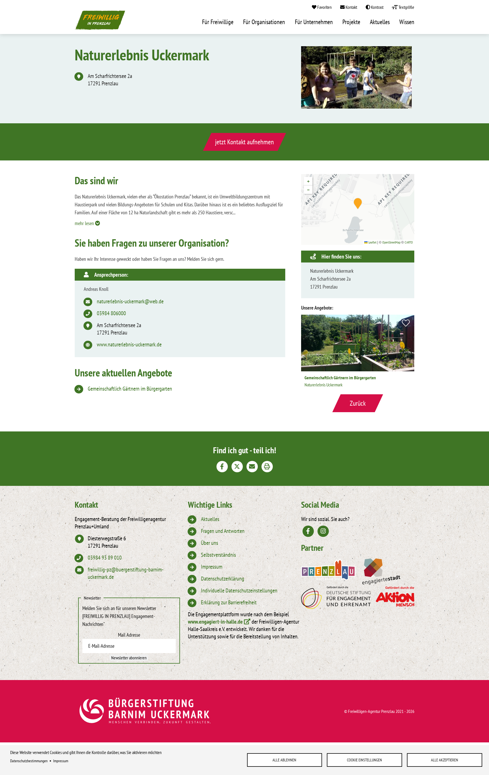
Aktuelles (380, 22)
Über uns (209, 543)
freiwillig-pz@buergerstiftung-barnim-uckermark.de (126, 573)
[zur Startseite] (100, 21)
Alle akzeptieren (444, 760)
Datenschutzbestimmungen (29, 760)
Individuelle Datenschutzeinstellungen (239, 590)
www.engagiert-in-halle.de (215, 621)
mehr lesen (85, 223)
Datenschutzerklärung (222, 578)
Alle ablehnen (284, 760)
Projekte (351, 22)
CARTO (409, 242)
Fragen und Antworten (222, 531)
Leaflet (372, 242)
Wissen (406, 22)
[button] (358, 203)
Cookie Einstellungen (364, 760)
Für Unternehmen (314, 22)
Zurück (358, 403)
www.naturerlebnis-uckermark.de (129, 344)
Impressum (60, 760)
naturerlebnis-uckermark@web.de (130, 301)
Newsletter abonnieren (129, 657)
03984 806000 (111, 313)
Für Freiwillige (217, 22)
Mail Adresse (129, 635)
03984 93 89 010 (105, 557)
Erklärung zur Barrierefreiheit (229, 602)
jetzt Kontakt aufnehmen (244, 141)
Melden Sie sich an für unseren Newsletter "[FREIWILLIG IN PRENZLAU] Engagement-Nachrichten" (124, 616)
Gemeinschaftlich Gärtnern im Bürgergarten (130, 388)
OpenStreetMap (391, 242)
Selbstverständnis (218, 554)
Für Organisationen (264, 22)
